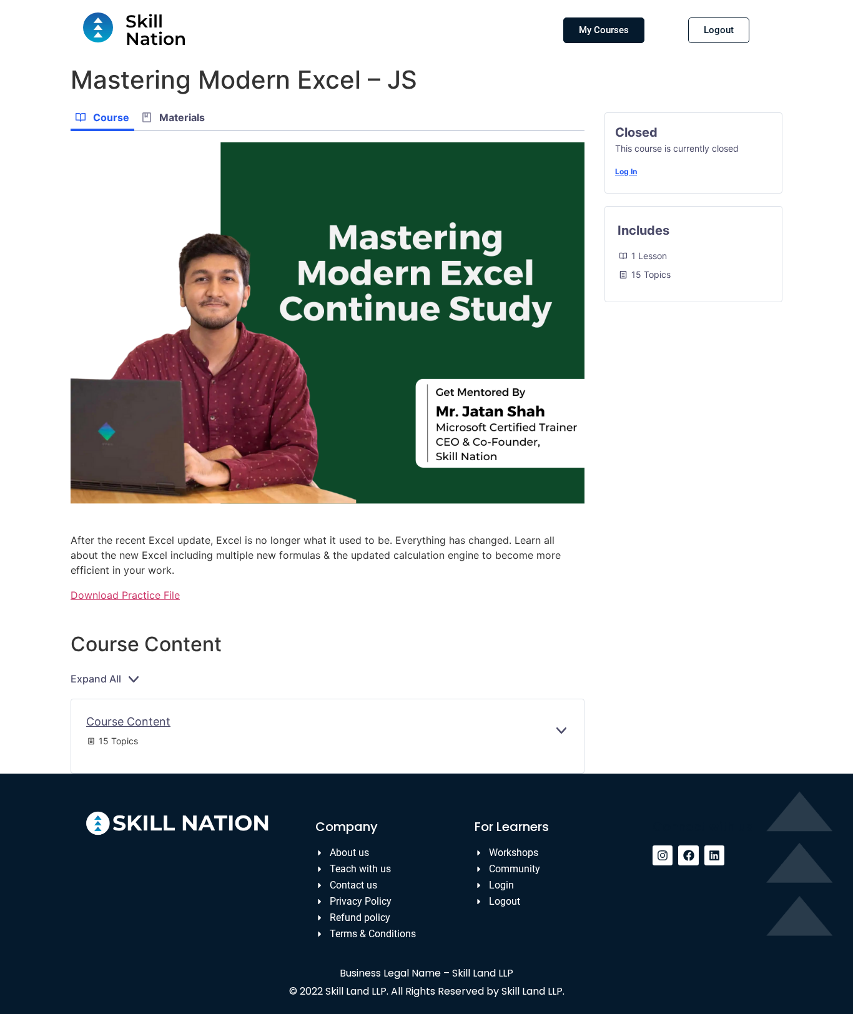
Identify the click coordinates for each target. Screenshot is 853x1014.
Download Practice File (125, 595)
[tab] (102, 118)
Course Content (128, 721)
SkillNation (156, 30)
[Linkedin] (714, 855)
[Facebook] (688, 855)
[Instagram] (663, 855)
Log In (626, 171)
